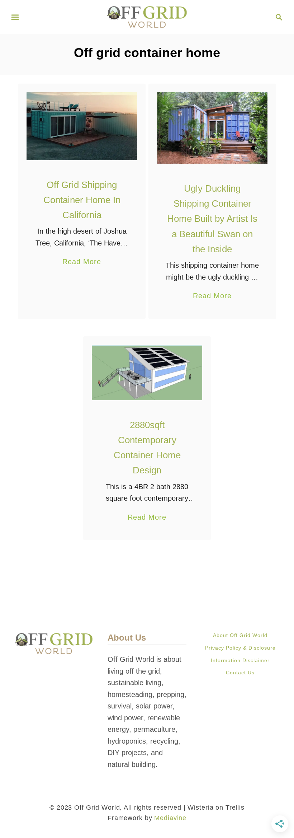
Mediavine (170, 817)
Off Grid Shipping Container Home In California (81, 200)
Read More (81, 262)
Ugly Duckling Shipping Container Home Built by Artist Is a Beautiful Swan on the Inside (212, 218)
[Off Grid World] (147, 16)
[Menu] (15, 17)
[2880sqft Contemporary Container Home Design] (147, 372)
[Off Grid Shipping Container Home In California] (82, 126)
